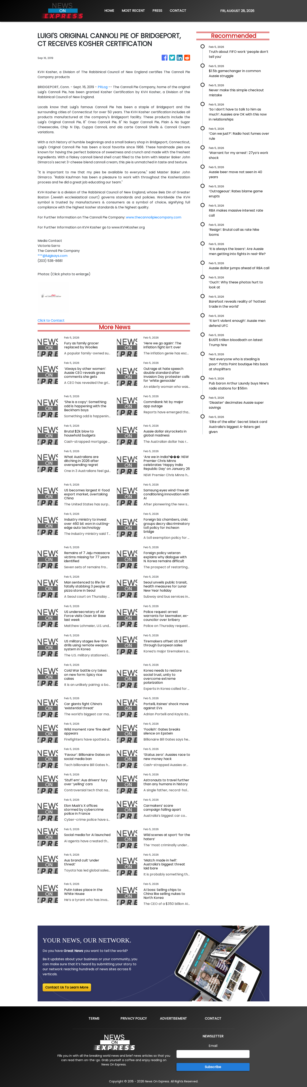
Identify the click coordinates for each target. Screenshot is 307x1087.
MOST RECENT (133, 10)
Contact (213, 1018)
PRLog (103, 87)
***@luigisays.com (52, 255)
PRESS (157, 10)
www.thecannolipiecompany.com (153, 217)
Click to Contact (51, 320)
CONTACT (178, 10)
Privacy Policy (134, 1018)
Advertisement (173, 1018)
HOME (109, 10)
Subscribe (213, 1066)
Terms (94, 1018)
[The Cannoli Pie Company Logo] (53, 297)
